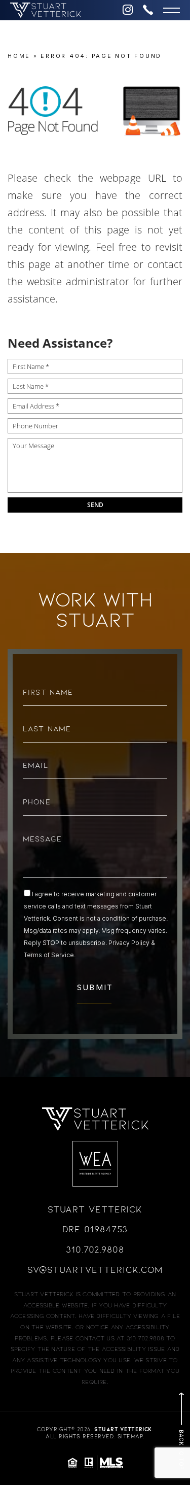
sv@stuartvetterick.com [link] (95, 1270)
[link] (52, 10)
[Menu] (171, 10)
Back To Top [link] (181, 1450)
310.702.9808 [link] (95, 1250)
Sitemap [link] (130, 1436)
